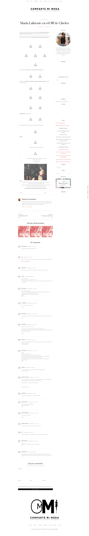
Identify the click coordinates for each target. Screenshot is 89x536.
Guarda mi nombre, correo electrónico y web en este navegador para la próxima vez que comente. (34, 486)
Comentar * (20, 468)
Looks (31, 1)
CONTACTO (60, 1)
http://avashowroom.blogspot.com (25, 261)
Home (28, 1)
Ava (22, 257)
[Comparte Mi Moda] (44, 9)
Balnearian (57, 161)
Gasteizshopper (25, 412)
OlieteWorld (24, 401)
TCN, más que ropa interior (47, 215)
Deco (53, 1)
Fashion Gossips (25, 377)
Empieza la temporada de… (63, 183)
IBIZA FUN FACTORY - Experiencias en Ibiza (62, 125)
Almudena (23, 267)
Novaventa (57, 159)
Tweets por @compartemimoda (60, 122)
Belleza (41, 1)
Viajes (49, 1)
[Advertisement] (63, 69)
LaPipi (22, 276)
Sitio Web (43, 480)
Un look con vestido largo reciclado (65, 159)
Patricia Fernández (29, 199)
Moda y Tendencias (44, 19)
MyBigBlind (24, 246)
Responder (35, 246)
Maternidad (36, 1)
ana (22, 432)
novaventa (57, 155)
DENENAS (23, 339)
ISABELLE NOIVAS (24, 423)
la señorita (24, 303)
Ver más (64, 54)
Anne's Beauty (24, 440)
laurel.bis (23, 393)
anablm (23, 367)
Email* (31, 480)
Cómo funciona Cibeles (23, 215)
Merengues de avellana (65, 149)
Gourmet (45, 1)
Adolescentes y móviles (63, 134)
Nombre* (19, 480)
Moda (56, 1)
